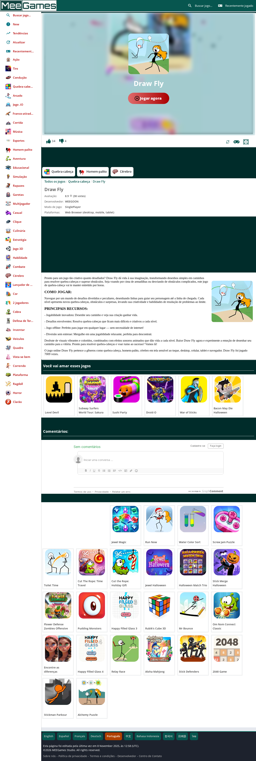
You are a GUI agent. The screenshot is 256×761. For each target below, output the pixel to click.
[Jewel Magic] (126, 519)
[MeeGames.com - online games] (28, 5)
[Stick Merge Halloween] (227, 562)
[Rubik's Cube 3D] (159, 605)
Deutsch (96, 736)
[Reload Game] (228, 142)
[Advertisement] (148, 244)
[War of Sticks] (194, 389)
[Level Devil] (59, 389)
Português (113, 736)
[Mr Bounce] (193, 605)
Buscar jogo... (200, 5)
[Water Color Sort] (193, 519)
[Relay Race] (126, 648)
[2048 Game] (227, 648)
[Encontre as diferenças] (58, 648)
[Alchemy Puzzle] (92, 692)
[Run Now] (159, 519)
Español (64, 736)
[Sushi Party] (126, 389)
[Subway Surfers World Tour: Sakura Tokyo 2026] (93, 389)
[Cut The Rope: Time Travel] (92, 562)
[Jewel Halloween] (159, 562)
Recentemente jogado (235, 5)
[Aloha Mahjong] (159, 648)
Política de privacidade (72, 756)
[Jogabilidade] (236, 142)
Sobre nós (49, 756)
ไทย (194, 736)
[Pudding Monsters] (92, 605)
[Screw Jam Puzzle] (227, 519)
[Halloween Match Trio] (193, 562)
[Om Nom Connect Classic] (227, 605)
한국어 (169, 736)
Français (80, 736)
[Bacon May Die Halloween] (228, 389)
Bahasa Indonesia (148, 736)
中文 (128, 736)
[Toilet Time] (58, 562)
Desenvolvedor (127, 756)
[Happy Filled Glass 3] (126, 605)
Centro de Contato (150, 756)
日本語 (182, 736)
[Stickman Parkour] (58, 692)
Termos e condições (102, 756)
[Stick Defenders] (193, 648)
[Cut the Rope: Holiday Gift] (126, 562)
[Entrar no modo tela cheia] (246, 142)
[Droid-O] (160, 389)
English (48, 736)
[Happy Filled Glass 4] (92, 648)
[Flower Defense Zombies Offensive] (58, 605)
